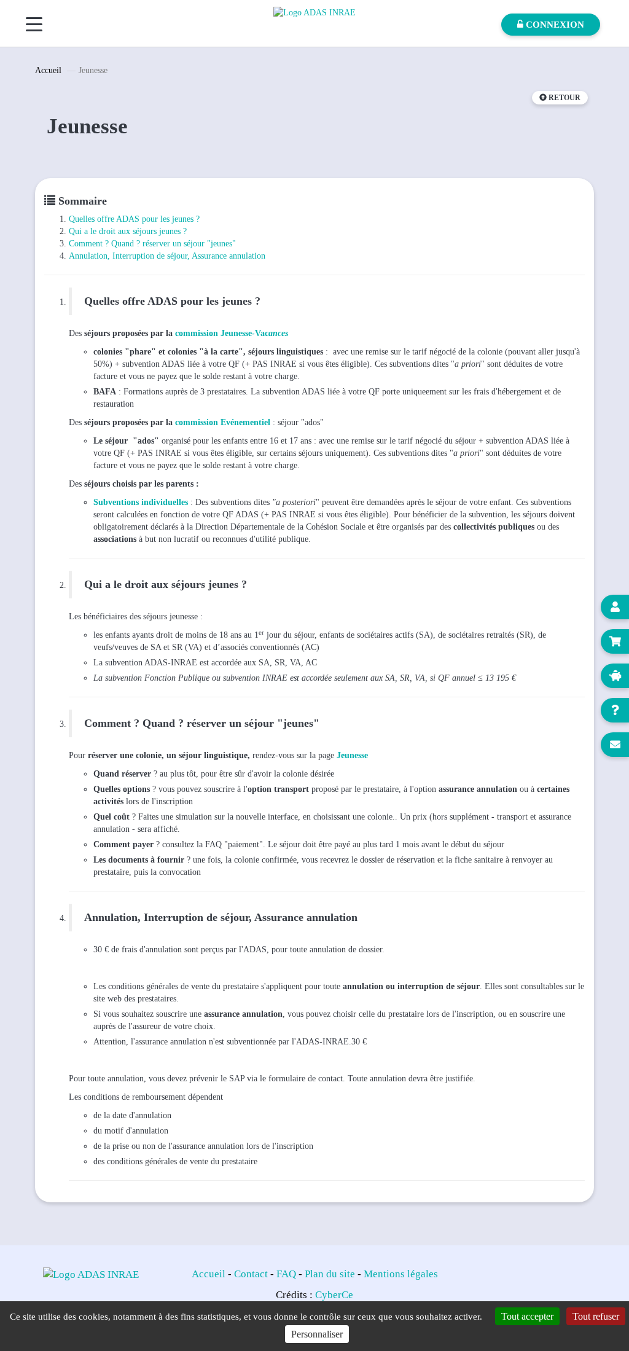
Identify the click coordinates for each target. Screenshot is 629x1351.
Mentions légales (401, 1274)
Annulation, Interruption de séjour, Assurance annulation (167, 255)
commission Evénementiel (223, 422)
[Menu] (34, 24)
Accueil (48, 70)
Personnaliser (317, 1334)
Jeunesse (352, 755)
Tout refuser (595, 1316)
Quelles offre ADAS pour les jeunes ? (134, 219)
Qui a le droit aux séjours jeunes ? (128, 231)
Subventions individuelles (140, 502)
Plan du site (330, 1274)
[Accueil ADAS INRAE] (314, 12)
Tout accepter (527, 1316)
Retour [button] (563, 97)
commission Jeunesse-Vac (221, 333)
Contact (251, 1274)
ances (278, 333)
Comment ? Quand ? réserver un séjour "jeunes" (152, 243)
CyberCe (334, 1295)
